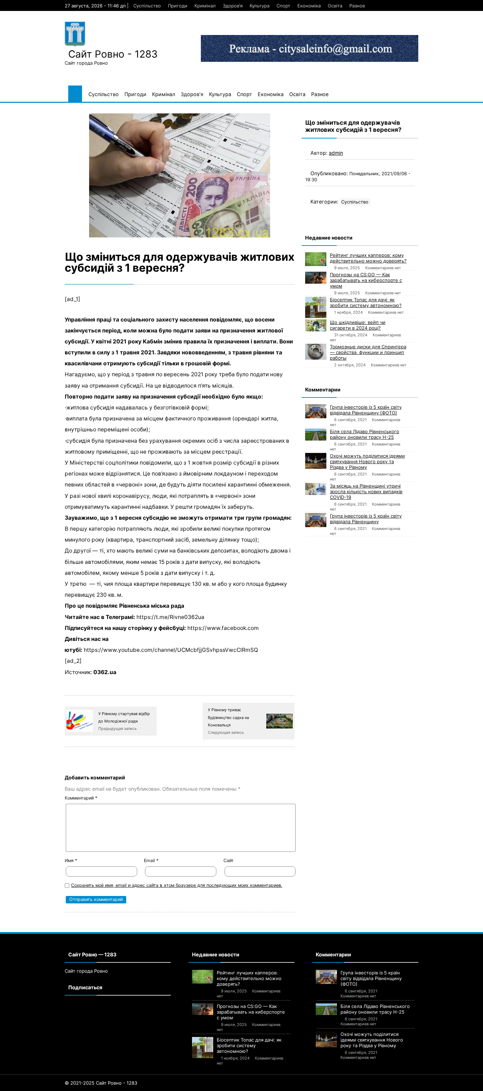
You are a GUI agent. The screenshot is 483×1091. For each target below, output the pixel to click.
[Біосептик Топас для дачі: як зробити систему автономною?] (315, 307)
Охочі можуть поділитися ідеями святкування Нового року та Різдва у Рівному (367, 461)
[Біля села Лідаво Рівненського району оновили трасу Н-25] (315, 435)
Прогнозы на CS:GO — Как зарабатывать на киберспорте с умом (366, 280)
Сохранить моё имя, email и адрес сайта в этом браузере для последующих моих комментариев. (176, 885)
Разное (357, 5)
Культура (259, 5)
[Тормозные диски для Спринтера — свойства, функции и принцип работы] (315, 352)
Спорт (283, 5)
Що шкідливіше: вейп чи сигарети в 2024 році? (357, 325)
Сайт (228, 860)
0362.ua (104, 672)
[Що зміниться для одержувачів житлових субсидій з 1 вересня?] (180, 175)
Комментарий (81, 798)
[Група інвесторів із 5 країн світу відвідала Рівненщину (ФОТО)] (315, 411)
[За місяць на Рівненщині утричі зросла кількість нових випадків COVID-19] (315, 489)
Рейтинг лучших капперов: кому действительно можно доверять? (368, 258)
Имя (71, 860)
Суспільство (147, 5)
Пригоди (177, 5)
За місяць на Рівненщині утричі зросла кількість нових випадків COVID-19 (366, 491)
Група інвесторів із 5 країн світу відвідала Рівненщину (366, 518)
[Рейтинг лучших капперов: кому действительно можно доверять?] (315, 259)
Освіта (335, 5)
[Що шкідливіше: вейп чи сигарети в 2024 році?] (315, 325)
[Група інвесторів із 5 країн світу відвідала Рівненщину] (315, 520)
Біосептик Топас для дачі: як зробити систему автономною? (366, 302)
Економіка (309, 5)
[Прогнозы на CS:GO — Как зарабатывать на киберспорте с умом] (315, 278)
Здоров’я (233, 5)
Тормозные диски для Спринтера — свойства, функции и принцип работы (368, 352)
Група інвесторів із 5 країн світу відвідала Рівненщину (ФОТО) (366, 409)
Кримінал (205, 5)
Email (151, 860)
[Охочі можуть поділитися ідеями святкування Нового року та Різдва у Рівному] (315, 461)
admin (336, 153)
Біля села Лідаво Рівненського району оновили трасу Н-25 (364, 434)
